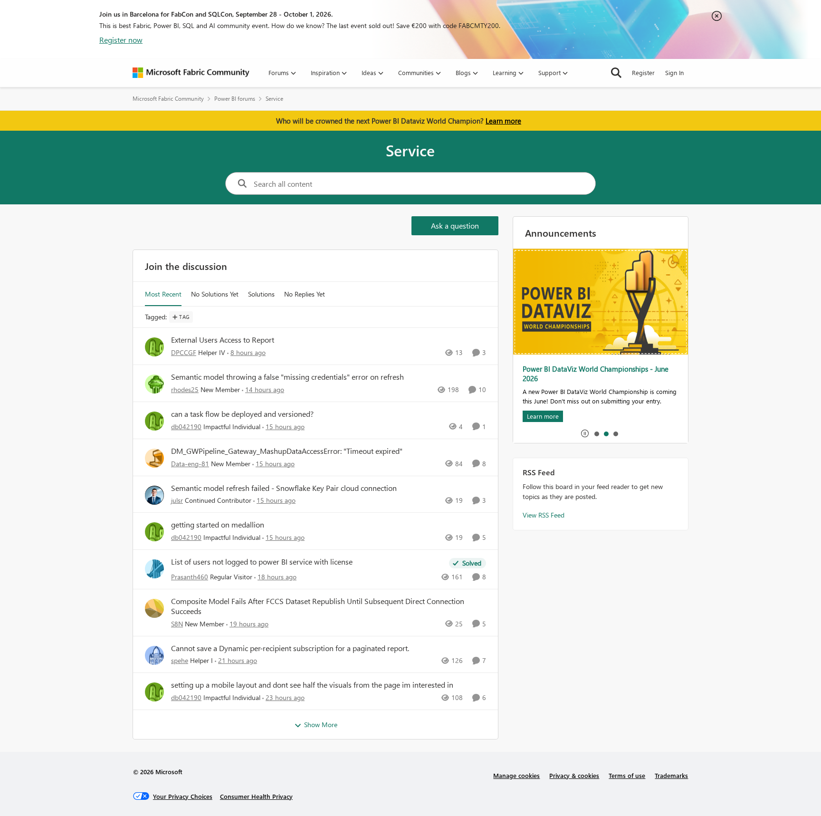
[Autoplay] (584, 433)
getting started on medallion (217, 524)
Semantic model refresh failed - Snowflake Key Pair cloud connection (284, 488)
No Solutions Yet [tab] (215, 293)
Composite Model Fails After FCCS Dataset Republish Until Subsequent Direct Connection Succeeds (317, 606)
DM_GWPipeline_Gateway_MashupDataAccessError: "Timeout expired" (286, 451)
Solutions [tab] (261, 293)
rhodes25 (185, 389)
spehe (179, 660)
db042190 (186, 426)
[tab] (596, 433)
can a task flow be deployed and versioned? (242, 414)
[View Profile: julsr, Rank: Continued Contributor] (154, 495)
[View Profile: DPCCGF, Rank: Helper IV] (154, 346)
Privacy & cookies (574, 775)
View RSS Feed (543, 514)
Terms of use (627, 775)
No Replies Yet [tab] (304, 293)
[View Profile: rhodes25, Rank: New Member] (154, 384)
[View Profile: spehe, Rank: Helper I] (154, 655)
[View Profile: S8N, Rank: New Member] (154, 608)
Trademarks (671, 775)
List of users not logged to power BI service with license (262, 561)
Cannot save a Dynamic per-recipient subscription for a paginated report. (290, 648)
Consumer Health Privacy (256, 796)
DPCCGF (183, 352)
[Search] (616, 72)
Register (643, 72)
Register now (121, 40)
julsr (177, 500)
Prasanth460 (189, 576)
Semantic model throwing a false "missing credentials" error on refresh (287, 377)
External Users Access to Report (222, 340)
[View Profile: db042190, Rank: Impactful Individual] (154, 421)
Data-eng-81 (190, 463)
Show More (320, 724)
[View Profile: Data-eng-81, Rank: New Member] (154, 458)
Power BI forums (234, 98)
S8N (177, 623)
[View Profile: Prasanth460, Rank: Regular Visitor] (154, 568)
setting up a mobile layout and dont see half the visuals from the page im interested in (312, 685)
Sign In (674, 72)
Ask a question (455, 225)
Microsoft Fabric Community (168, 98)
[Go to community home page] (191, 72)
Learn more (503, 120)
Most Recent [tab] (163, 293)
